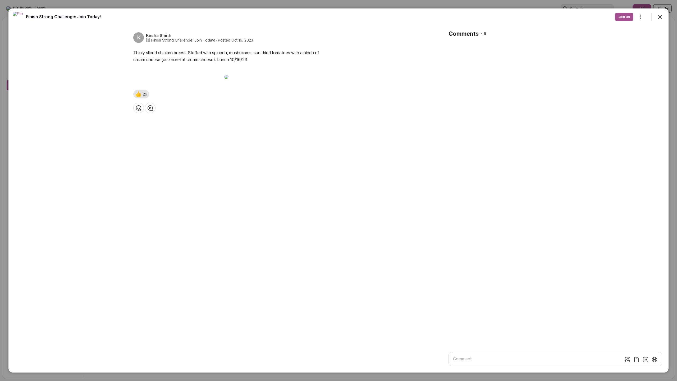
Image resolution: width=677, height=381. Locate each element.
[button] (141, 94)
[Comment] (150, 108)
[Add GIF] (645, 359)
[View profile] (18, 17)
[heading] (63, 17)
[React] (139, 108)
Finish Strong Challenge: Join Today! (183, 40)
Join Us (624, 17)
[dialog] (338, 190)
